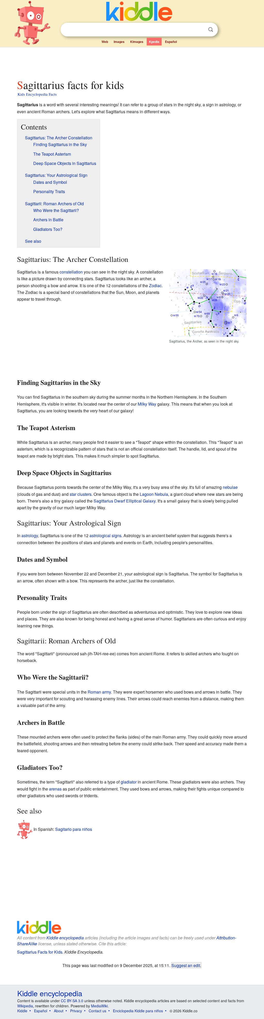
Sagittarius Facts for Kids (39, 952)
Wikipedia (25, 1005)
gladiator (129, 782)
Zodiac (155, 285)
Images (119, 41)
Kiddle (22, 1010)
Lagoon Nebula (154, 494)
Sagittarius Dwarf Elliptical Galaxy (124, 501)
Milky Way (147, 404)
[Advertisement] (131, 62)
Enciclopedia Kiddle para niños (138, 1010)
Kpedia (154, 41)
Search (210, 29)
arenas (55, 789)
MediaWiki (99, 1005)
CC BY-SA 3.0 (72, 1000)
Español (171, 41)
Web (105, 41)
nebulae (230, 487)
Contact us (97, 1010)
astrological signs (105, 535)
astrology (29, 535)
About (58, 1010)
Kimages (136, 41)
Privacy (76, 1010)
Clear (200, 29)
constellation (71, 272)
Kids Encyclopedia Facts (37, 94)
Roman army (99, 692)
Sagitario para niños (73, 829)
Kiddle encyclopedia (65, 938)
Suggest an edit (185, 965)
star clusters (81, 494)
